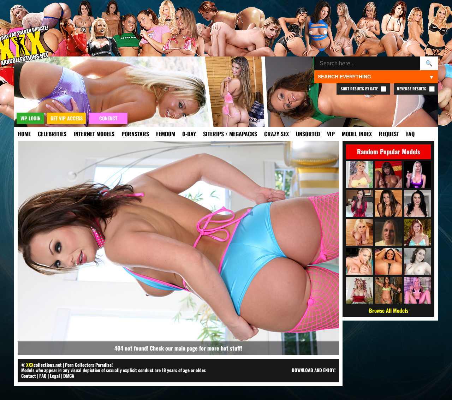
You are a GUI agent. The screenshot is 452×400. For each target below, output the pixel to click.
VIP (331, 134)
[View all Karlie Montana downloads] (417, 232)
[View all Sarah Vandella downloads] (359, 290)
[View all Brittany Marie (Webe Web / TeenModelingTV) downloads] (388, 203)
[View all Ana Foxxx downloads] (388, 174)
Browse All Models (388, 310)
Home (24, 134)
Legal (55, 375)
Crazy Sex (276, 134)
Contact (28, 375)
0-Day (189, 134)
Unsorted (308, 134)
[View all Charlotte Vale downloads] (417, 261)
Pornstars (135, 134)
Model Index (357, 134)
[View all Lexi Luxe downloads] (417, 174)
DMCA (68, 375)
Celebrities (52, 134)
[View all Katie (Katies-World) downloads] (388, 290)
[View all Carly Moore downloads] (388, 232)
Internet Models (93, 134)
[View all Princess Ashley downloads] (359, 203)
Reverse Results (412, 88)
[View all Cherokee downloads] (388, 261)
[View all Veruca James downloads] (417, 203)
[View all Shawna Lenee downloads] (359, 261)
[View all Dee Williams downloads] (359, 174)
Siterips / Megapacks (230, 134)
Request (389, 134)
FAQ (410, 134)
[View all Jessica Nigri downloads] (417, 290)
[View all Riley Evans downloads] (359, 232)
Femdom (165, 134)
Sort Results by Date (360, 88)
